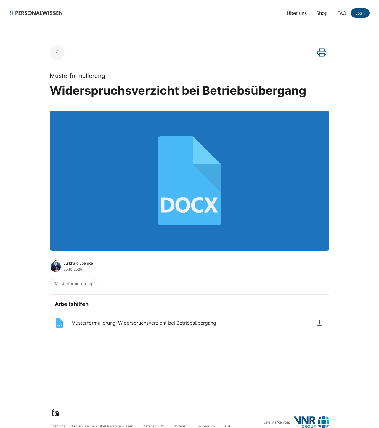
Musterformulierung (73, 283)
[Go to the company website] (311, 422)
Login (360, 13)
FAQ (341, 13)
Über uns (297, 13)
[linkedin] (56, 412)
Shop (322, 13)
